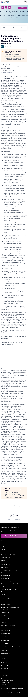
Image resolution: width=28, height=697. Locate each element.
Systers (3, 615)
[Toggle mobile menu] (25, 2)
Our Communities (5, 612)
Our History (4, 546)
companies (16, 28)
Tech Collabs (4, 592)
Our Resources (4, 653)
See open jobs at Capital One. (12, 54)
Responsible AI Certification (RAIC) (9, 589)
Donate (3, 601)
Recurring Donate (5, 604)
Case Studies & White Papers (8, 625)
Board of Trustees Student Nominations (10, 555)
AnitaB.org (20, 688)
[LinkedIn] (9, 7)
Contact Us (3, 666)
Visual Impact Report (6, 633)
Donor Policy (4, 684)
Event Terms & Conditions (7, 680)
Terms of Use (4, 677)
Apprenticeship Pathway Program (9, 570)
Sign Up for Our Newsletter (13, 536)
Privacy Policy (4, 675)
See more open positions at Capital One (14, 506)
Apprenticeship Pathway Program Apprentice (11, 583)
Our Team (3, 549)
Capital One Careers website (9, 396)
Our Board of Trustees (6, 552)
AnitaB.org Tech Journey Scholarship (10, 646)
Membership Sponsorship (7, 610)
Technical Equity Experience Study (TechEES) (11, 628)
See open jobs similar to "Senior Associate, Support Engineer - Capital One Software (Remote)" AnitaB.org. (14, 58)
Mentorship (4, 567)
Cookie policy (17, 519)
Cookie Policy (4, 679)
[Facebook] (6, 7)
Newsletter (3, 668)
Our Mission (4, 544)
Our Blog (3, 656)
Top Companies (4, 636)
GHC (2, 594)
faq (22, 8)
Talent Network (4, 575)
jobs (9, 28)
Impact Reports (4, 630)
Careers (3, 560)
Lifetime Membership (6, 581)
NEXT (2, 586)
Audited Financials (5, 557)
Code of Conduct (5, 682)
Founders (3, 573)
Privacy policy (11, 519)
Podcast (3, 658)
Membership (4, 578)
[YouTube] (14, 692)
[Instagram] (2, 7)
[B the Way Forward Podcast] (19, 692)
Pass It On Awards (5, 643)
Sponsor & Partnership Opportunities (10, 607)
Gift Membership (5, 618)
